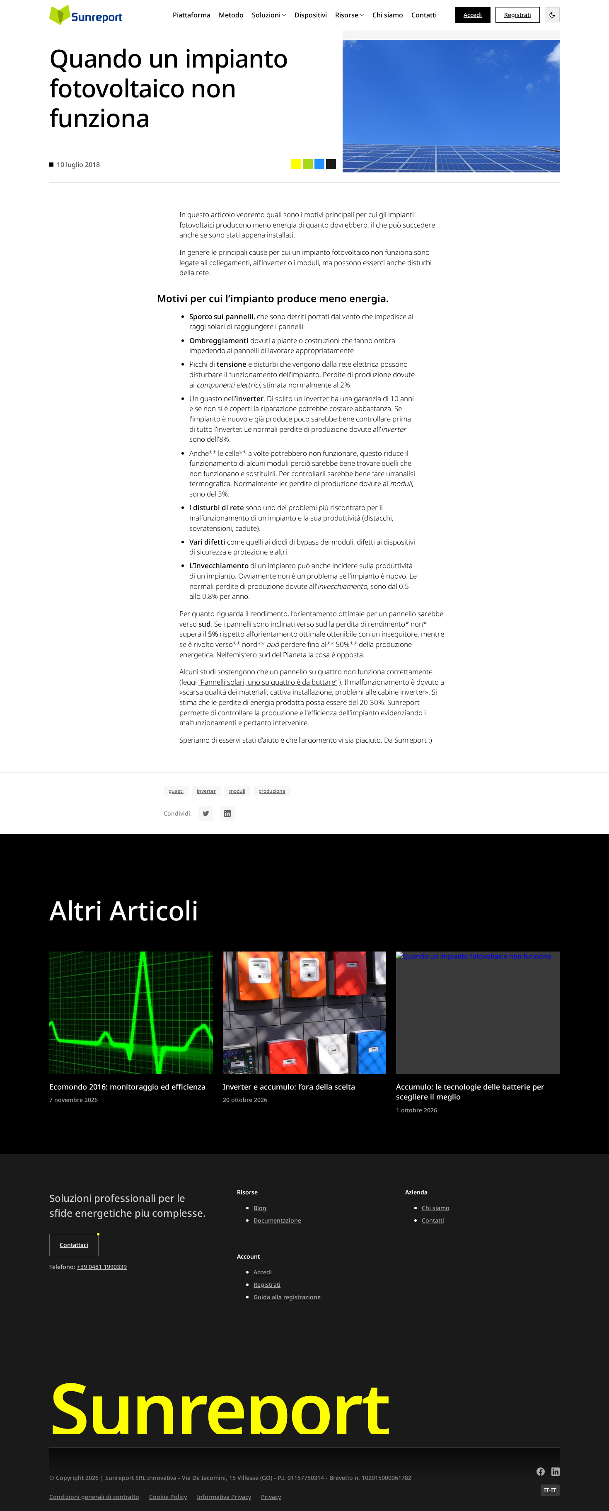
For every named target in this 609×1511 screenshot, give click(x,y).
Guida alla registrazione (287, 1297)
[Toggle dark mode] (552, 14)
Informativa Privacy (224, 1497)
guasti (176, 790)
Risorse (346, 14)
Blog (260, 1208)
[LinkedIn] (555, 1472)
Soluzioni (266, 14)
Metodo (231, 14)
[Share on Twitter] (205, 813)
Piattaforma (191, 14)
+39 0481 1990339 (102, 1267)
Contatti (424, 14)
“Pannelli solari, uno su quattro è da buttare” (267, 682)
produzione (272, 790)
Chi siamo (387, 14)
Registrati (267, 1284)
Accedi (473, 15)
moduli (237, 790)
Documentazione (277, 1220)
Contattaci (74, 1245)
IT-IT (550, 1490)
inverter (206, 790)
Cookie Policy (168, 1497)
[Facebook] (540, 1472)
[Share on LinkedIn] (227, 813)
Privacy (271, 1497)
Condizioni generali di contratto (94, 1497)
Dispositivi (311, 14)
